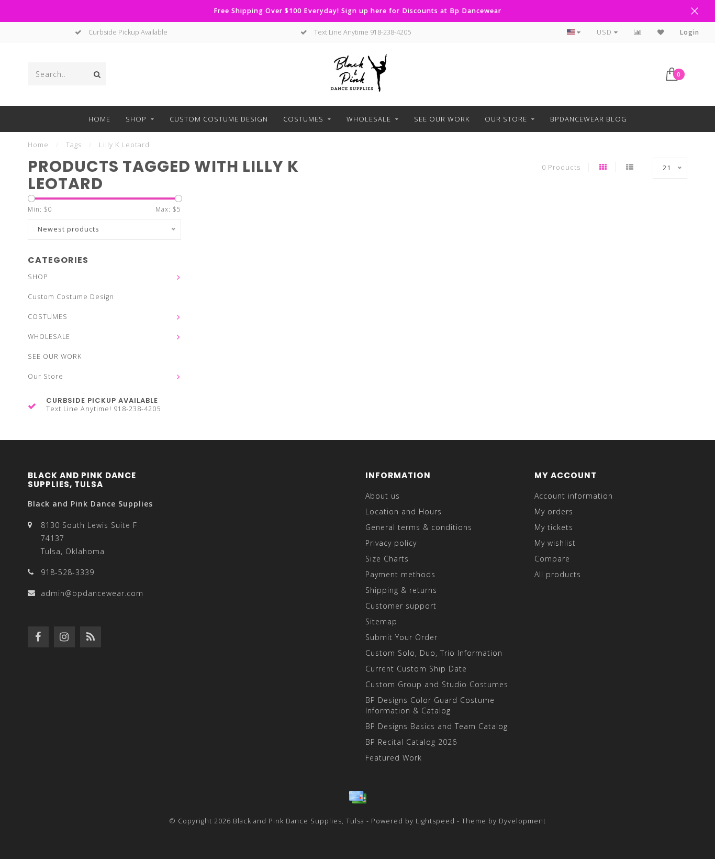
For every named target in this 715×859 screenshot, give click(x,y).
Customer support (401, 606)
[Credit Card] (357, 797)
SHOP (136, 119)
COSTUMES (303, 119)
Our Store (506, 119)
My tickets (553, 527)
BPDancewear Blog (588, 119)
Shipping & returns (401, 590)
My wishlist (555, 543)
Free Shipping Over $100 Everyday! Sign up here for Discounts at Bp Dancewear (357, 10)
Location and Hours (403, 511)
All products (557, 574)
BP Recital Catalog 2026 (411, 742)
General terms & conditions (418, 527)
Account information (573, 496)
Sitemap (381, 621)
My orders (553, 511)
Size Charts (387, 559)
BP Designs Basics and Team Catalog (436, 726)
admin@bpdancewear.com (92, 593)
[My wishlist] (660, 32)
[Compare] (638, 32)
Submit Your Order (401, 637)
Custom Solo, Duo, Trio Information (433, 653)
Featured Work (393, 758)
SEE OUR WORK (442, 119)
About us (382, 496)
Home (99, 119)
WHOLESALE (369, 119)
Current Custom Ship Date (416, 669)
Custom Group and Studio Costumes (436, 684)
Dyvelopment (522, 821)
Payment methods (400, 574)
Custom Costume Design (219, 119)
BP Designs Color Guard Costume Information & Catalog (430, 705)
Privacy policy (391, 543)
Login (689, 32)
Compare (552, 559)
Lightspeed (435, 821)
